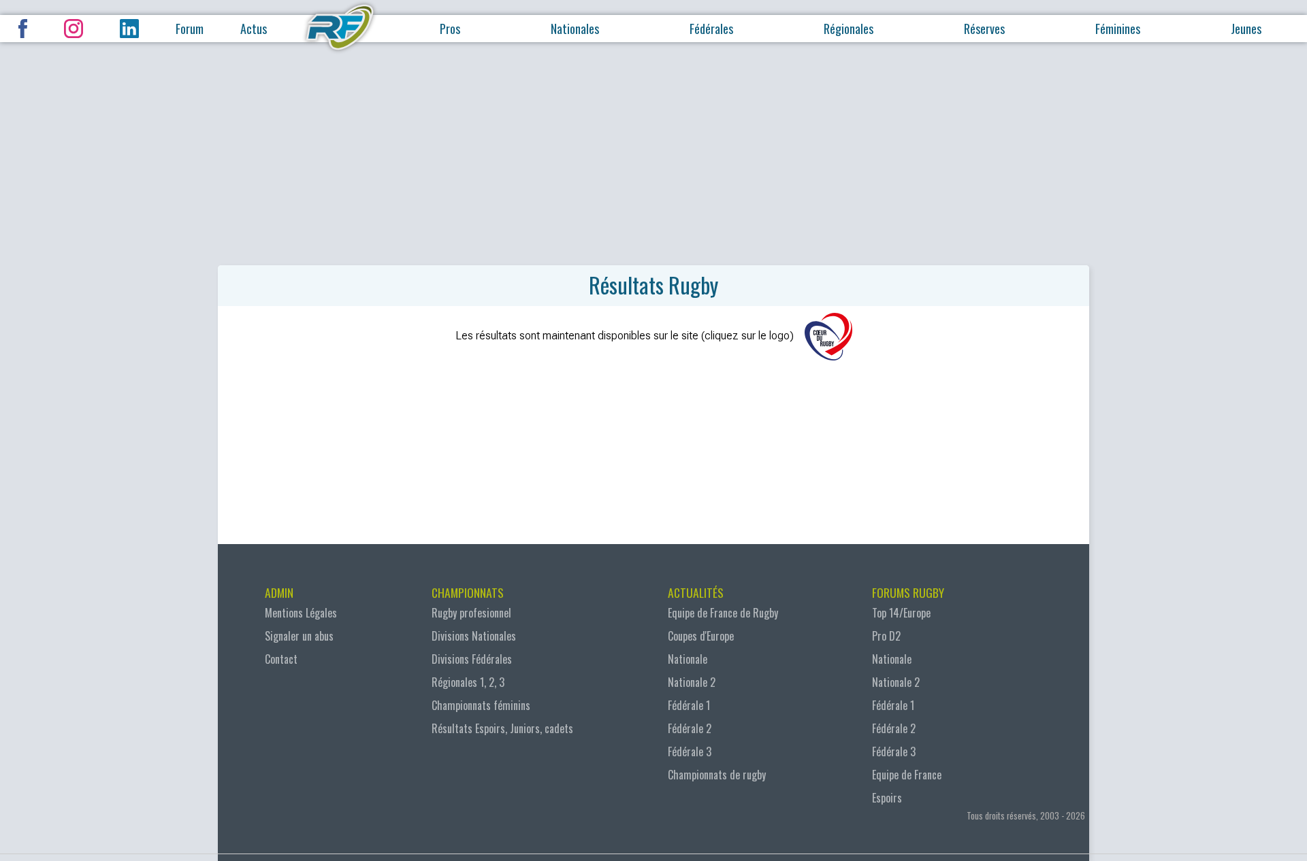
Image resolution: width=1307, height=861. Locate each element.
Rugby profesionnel (471, 613)
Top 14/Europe (901, 613)
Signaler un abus (299, 636)
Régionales (848, 28)
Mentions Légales (301, 613)
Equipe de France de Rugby (723, 613)
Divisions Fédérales (472, 659)
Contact (281, 659)
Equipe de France (906, 774)
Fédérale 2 (689, 728)
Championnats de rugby (717, 774)
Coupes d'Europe (701, 636)
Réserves (984, 28)
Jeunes (1246, 28)
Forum (190, 28)
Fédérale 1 (689, 705)
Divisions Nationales (474, 636)
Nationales (575, 28)
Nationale (687, 659)
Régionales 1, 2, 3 (468, 682)
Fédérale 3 (689, 751)
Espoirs (887, 798)
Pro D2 (886, 636)
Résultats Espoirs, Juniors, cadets (502, 728)
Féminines (1117, 28)
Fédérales (711, 28)
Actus (253, 28)
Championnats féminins (481, 705)
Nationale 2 (691, 682)
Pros (450, 28)
